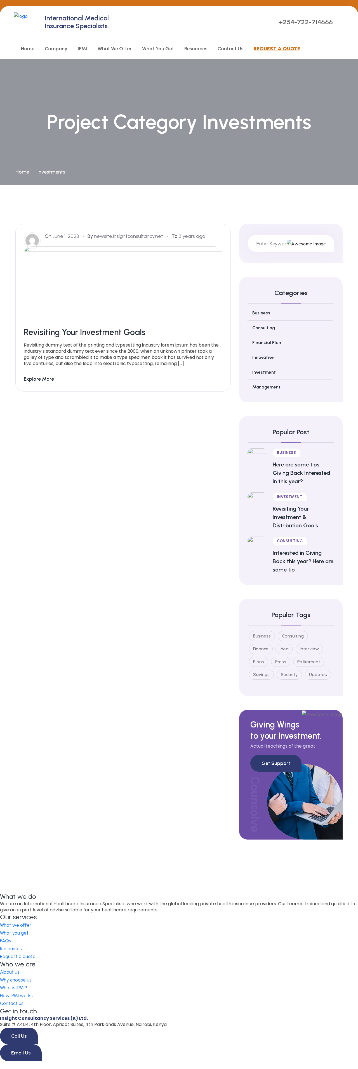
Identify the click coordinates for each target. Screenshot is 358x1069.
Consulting (263, 327)
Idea (284, 648)
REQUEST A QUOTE (277, 49)
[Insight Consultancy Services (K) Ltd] (21, 21)
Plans (258, 661)
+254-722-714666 (306, 22)
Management (266, 387)
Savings (261, 674)
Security (289, 674)
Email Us (20, 1053)
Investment (264, 372)
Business (261, 313)
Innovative (263, 357)
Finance (260, 648)
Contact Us (230, 49)
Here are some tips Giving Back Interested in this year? (301, 473)
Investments (51, 172)
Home (27, 49)
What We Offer (115, 49)
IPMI (82, 49)
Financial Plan (266, 342)
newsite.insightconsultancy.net (128, 236)
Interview (309, 648)
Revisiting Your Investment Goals (84, 332)
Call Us (19, 1036)
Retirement (308, 661)
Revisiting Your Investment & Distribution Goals (295, 517)
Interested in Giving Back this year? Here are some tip (303, 561)
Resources (195, 49)
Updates (318, 674)
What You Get (158, 49)
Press (280, 661)
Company (56, 49)
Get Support (276, 763)
